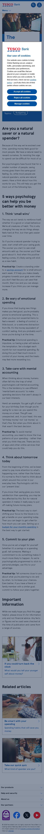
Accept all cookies (22, 92)
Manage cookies (22, 104)
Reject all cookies (22, 98)
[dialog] (22, 76)
